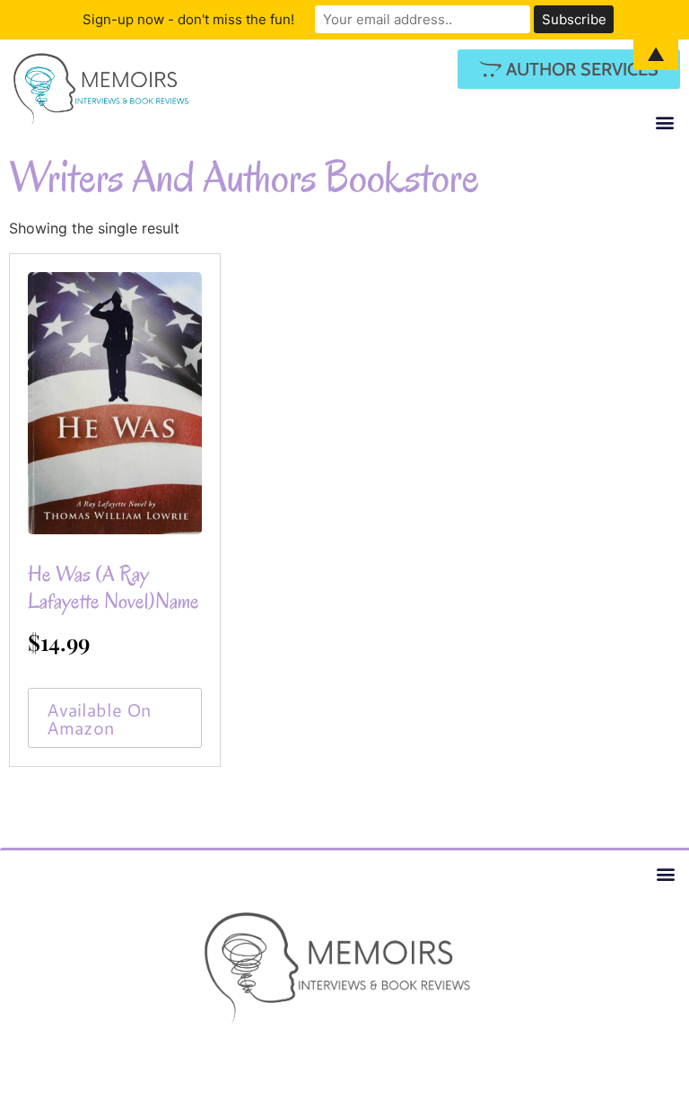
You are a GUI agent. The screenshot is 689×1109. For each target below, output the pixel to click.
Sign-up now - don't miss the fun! (188, 19)
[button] (665, 121)
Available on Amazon (99, 718)
